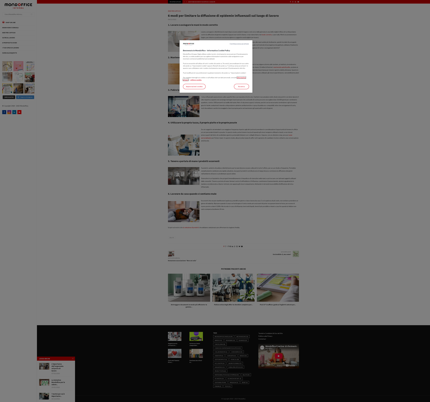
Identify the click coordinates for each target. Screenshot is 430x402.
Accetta (241, 86)
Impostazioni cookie (194, 86)
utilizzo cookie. (196, 80)
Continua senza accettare (239, 44)
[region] (216, 66)
